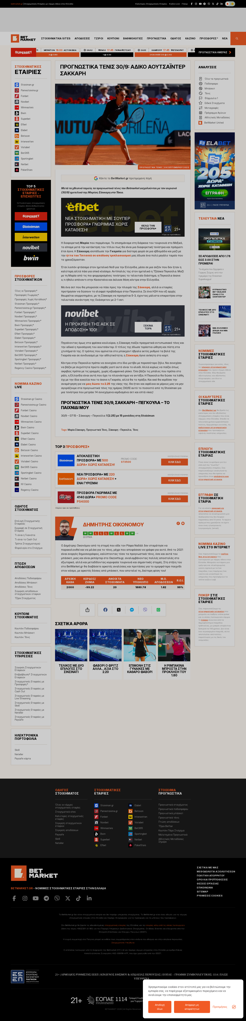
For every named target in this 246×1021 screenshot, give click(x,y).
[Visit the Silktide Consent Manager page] (234, 1007)
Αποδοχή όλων (160, 1006)
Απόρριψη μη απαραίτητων (192, 1006)
